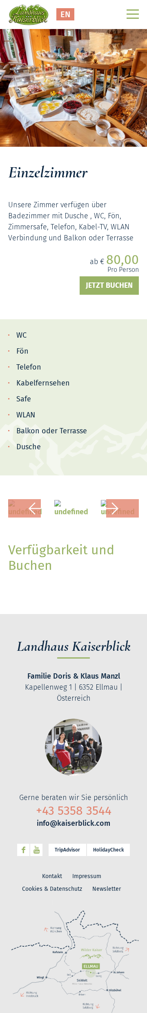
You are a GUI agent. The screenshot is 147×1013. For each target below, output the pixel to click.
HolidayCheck (108, 850)
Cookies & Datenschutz (52, 888)
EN (65, 14)
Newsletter (106, 888)
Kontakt (52, 876)
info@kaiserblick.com (73, 823)
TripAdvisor (67, 850)
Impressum (86, 876)
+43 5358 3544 (73, 810)
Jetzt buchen (109, 285)
